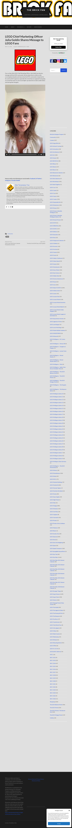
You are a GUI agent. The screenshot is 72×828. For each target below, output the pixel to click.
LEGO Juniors (53, 293)
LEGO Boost (53, 169)
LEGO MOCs (53, 479)
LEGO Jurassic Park (54, 296)
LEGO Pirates (53, 520)
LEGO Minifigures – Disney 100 (57, 343)
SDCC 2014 (53, 663)
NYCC (51, 654)
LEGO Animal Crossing (55, 146)
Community (10, 233)
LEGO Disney (53, 208)
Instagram (7, 180)
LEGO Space (53, 545)
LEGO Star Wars (54, 557)
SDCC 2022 (53, 687)
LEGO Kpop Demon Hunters (57, 318)
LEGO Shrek (53, 539)
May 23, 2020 (8, 46)
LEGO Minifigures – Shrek (56, 364)
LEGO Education (54, 234)
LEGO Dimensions (54, 205)
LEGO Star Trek (53, 554)
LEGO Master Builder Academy (57, 330)
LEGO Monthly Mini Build (56, 491)
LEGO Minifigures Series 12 (56, 399)
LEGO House (53, 281)
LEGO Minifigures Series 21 (56, 426)
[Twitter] (8, 207)
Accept (59, 823)
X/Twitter (38, 178)
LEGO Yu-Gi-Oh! (54, 648)
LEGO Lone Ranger (54, 324)
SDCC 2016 (53, 669)
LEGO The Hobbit (54, 607)
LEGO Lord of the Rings (55, 327)
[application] (25, 120)
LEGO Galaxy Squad (55, 261)
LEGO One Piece (54, 511)
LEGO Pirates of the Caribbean (57, 523)
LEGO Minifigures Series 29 (56, 449)
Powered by (55, 52)
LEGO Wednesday (54, 636)
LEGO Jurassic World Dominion (57, 302)
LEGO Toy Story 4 (54, 619)
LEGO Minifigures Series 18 (56, 417)
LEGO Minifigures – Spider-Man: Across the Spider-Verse (58, 367)
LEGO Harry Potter (54, 270)
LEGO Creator (53, 199)
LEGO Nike (52, 502)
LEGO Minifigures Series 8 (56, 455)
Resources (20, 27)
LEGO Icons (53, 284)
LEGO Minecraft (54, 336)
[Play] (7, 154)
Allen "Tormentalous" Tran (21, 46)
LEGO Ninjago (53, 505)
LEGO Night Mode (54, 499)
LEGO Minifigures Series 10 (56, 393)
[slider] (24, 154)
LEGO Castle (53, 190)
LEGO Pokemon (54, 527)
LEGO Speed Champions (56, 548)
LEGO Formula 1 (54, 246)
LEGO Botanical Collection (56, 172)
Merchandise (38, 27)
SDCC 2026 (53, 698)
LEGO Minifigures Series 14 (56, 405)
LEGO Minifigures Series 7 (56, 452)
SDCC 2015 (53, 666)
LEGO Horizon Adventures (56, 278)
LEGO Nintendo (54, 508)
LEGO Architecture (54, 152)
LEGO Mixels (53, 476)
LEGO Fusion (53, 255)
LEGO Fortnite (53, 249)
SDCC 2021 (53, 684)
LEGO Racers (53, 530)
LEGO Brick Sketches (55, 178)
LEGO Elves (53, 237)
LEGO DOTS (53, 222)
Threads (13, 180)
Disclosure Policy (36, 780)
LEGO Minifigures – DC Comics (57, 339)
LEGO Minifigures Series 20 (56, 423)
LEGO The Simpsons (55, 616)
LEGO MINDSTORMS (55, 333)
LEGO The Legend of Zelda (56, 610)
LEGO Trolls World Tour (55, 625)
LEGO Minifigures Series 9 (56, 458)
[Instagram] (10, 207)
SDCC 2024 (53, 692)
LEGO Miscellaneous (55, 473)
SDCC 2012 (53, 657)
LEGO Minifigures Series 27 (56, 443)
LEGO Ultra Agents (54, 628)
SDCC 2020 (53, 681)
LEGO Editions (53, 231)
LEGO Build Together (55, 184)
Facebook (32, 178)
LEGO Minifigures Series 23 (56, 432)
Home (6, 27)
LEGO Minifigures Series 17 (56, 414)
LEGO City (52, 193)
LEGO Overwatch (54, 517)
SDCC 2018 (53, 675)
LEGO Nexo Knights (55, 497)
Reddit (18, 180)
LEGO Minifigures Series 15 (56, 408)
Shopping (52, 701)
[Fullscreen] (43, 154)
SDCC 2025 (53, 695)
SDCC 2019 (53, 678)
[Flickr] (12, 207)
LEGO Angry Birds (54, 143)
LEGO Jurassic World (55, 299)
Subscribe (58, 47)
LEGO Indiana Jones (55, 290)
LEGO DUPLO (53, 228)
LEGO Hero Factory (54, 273)
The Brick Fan (36, 10)
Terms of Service (32, 779)
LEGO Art (52, 155)
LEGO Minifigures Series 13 (56, 402)
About (12, 27)
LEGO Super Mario (54, 597)
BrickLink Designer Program (56, 134)
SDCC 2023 (53, 690)
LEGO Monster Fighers (55, 488)
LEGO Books (53, 166)
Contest (52, 140)
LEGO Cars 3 (53, 187)
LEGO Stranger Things (55, 591)
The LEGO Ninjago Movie (56, 715)
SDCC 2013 (53, 660)
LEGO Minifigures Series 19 (56, 420)
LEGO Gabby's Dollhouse (56, 258)
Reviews (29, 27)
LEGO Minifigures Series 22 (56, 429)
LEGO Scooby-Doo (54, 533)
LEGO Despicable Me (55, 202)
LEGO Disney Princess (55, 219)
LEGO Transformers (55, 622)
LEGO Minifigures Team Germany (58, 461)
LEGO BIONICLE (54, 161)
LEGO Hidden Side (54, 275)
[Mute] (41, 154)
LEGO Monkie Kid (54, 485)
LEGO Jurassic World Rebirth (57, 306)
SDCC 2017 (53, 672)
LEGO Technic (53, 600)
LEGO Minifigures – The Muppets (58, 385)
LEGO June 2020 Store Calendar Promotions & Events (12, 243)
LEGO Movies (53, 494)
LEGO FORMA (53, 243)
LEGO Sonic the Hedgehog (56, 542)
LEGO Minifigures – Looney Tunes (58, 351)
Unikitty (52, 718)
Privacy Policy (40, 779)
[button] (69, 810)
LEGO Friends (53, 252)
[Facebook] (6, 207)
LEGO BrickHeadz (54, 181)
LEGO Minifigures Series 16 (56, 411)
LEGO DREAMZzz (54, 225)
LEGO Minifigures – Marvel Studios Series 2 (56, 360)
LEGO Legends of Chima (56, 321)
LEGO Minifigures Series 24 (56, 435)
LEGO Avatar (53, 158)
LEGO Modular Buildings (56, 482)
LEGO (7, 236)
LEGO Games (53, 264)
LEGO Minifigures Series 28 (56, 446)
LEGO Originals (54, 514)
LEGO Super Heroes (55, 594)
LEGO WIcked (53, 639)
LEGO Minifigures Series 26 (56, 441)
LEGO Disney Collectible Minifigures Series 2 (56, 216)
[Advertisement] (25, 167)
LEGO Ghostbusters (55, 267)
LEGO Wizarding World (55, 642)
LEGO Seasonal (53, 536)
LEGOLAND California (55, 651)
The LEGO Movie (54, 707)
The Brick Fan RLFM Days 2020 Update (36, 242)
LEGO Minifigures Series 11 (56, 396)
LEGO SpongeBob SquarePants (57, 551)
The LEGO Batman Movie (56, 704)
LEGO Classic (53, 196)
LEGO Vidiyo (53, 631)
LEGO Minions (53, 470)
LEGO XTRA (53, 645)
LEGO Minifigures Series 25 (56, 438)
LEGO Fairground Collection (57, 240)
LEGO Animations (54, 149)
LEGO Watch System (55, 634)
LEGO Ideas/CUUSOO (55, 287)
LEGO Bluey (53, 163)
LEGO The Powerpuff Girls (56, 613)
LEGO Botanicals (54, 175)
